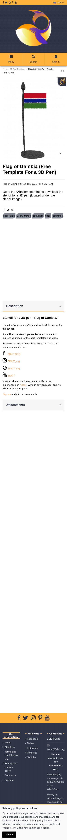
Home (8, 742)
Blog (23, 384)
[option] (33, 119)
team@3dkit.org (55, 749)
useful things (24, 215)
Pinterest (32, 752)
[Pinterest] (12, 210)
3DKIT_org (14, 361)
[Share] (4, 210)
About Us (10, 747)
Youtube (31, 757)
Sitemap (9, 780)
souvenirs (38, 215)
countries (58, 215)
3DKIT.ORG (14, 354)
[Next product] (63, 71)
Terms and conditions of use (11, 755)
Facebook (32, 738)
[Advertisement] (33, 259)
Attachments (15, 405)
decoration (9, 215)
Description (14, 306)
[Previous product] (62, 71)
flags (48, 215)
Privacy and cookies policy (11, 767)
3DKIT (11, 375)
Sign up (7, 394)
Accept (9, 834)
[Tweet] (8, 210)
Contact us (10, 775)
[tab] (33, 306)
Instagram (32, 748)
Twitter (30, 743)
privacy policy (36, 820)
